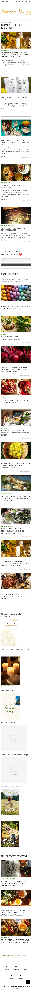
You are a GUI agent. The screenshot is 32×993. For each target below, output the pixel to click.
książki (3, 428)
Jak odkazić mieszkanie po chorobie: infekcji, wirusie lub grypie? (15, 142)
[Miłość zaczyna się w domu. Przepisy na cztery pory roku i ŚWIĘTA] (16, 417)
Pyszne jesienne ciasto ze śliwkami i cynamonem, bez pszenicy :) (13, 596)
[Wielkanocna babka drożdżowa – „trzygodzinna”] (16, 293)
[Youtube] (29, 1)
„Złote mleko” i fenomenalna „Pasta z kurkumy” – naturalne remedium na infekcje (15, 55)
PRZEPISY (10, 50)
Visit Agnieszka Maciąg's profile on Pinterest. (13, 955)
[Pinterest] (26, 1)
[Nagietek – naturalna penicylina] (16, 172)
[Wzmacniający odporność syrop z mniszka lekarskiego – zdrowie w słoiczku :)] (16, 450)
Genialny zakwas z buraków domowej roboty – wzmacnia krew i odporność (14, 370)
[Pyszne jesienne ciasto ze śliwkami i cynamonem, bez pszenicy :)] (16, 581)
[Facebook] (16, 1)
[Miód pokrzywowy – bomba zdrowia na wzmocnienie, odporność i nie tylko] (16, 515)
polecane (10, 137)
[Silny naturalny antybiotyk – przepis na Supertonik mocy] (16, 927)
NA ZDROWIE (4, 50)
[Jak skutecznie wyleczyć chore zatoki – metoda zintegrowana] (16, 868)
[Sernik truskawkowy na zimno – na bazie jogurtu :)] (16, 387)
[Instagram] (19, 1)
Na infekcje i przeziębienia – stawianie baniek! (13, 229)
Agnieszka (4, 68)
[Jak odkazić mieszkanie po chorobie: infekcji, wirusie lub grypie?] (16, 127)
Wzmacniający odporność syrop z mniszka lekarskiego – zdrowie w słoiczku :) (16, 466)
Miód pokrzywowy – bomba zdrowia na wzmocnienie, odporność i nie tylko (13, 531)
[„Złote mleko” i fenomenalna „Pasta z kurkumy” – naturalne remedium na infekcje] (16, 40)
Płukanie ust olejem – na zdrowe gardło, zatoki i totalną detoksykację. (13, 913)
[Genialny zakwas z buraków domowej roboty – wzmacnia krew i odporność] (16, 354)
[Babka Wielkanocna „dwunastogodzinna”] (16, 323)
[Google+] (22, 1)
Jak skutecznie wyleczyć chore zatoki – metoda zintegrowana (13, 883)
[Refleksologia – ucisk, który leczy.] (16, 85)
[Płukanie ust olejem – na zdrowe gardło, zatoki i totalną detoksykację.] (16, 897)
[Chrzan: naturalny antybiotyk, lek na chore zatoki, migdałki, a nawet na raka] (16, 483)
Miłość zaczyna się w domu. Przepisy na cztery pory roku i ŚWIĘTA (15, 433)
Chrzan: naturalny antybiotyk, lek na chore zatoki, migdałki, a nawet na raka (15, 498)
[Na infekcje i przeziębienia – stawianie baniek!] (16, 215)
